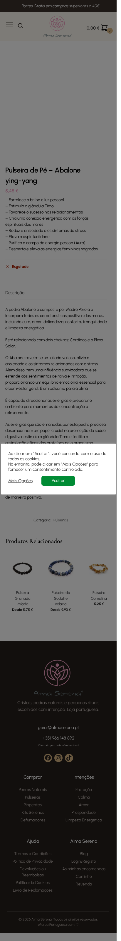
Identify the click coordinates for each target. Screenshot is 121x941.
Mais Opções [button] (20, 480)
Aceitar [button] (58, 480)
